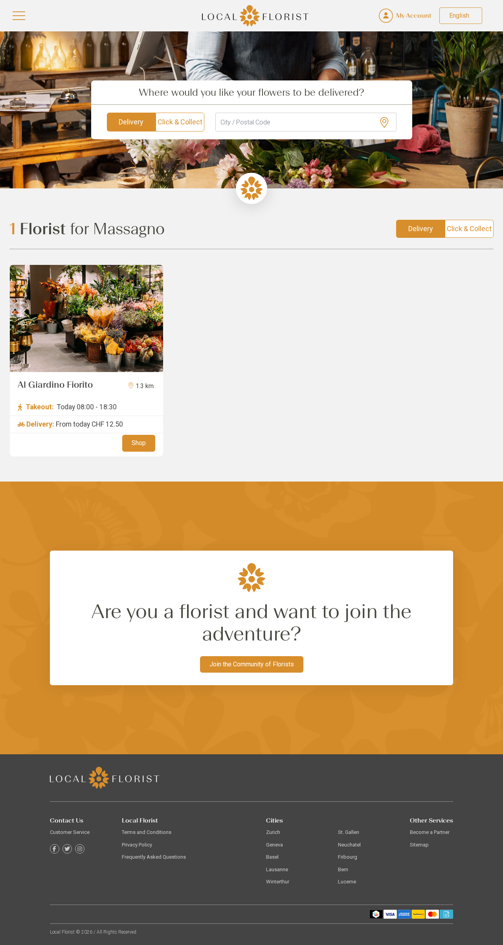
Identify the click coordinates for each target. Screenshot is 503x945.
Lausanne (277, 869)
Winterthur (277, 882)
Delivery (131, 122)
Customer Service (70, 832)
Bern (343, 869)
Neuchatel (349, 845)
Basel (272, 857)
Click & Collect (180, 122)
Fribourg (347, 857)
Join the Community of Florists (251, 664)
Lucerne (347, 882)
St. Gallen (348, 832)
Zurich (273, 832)
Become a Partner (430, 832)
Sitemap (419, 845)
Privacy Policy (137, 845)
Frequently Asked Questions (154, 857)
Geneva (274, 845)
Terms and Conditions (146, 832)
